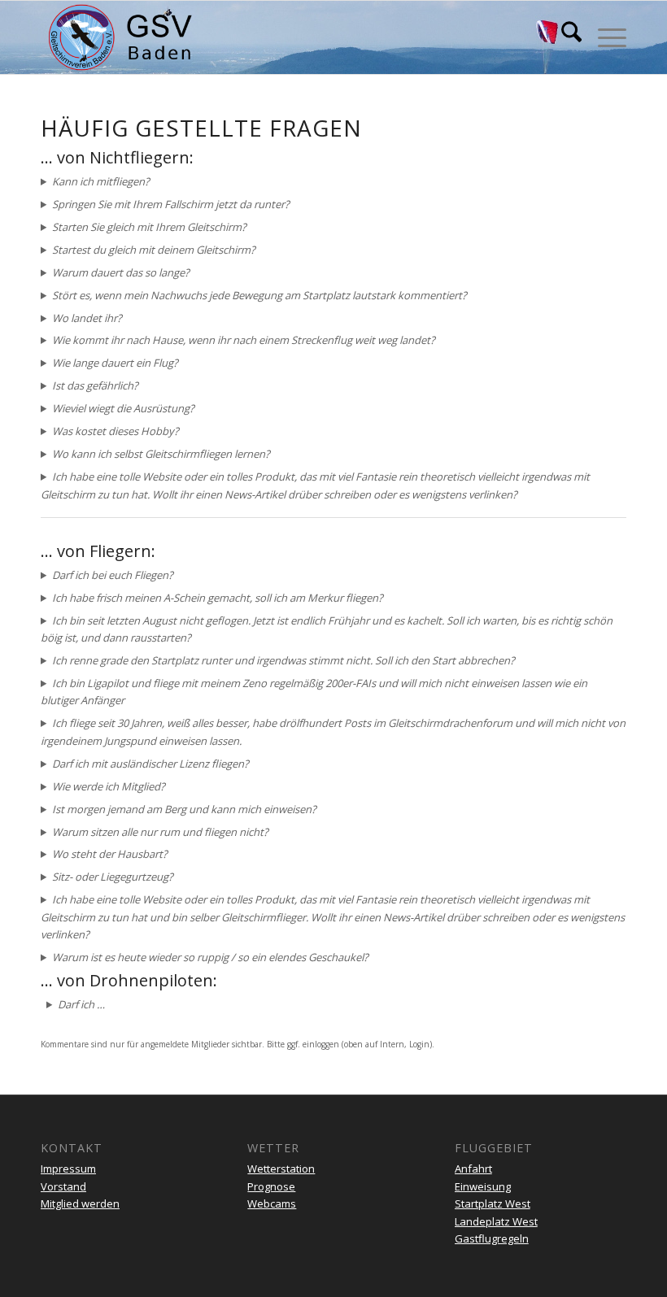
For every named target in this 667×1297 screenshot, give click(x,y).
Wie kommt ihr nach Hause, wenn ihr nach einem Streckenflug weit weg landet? (243, 340)
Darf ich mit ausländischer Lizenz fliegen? (150, 763)
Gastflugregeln (492, 1238)
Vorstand (63, 1186)
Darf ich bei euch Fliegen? (112, 575)
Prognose (271, 1186)
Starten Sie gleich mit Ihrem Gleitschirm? (149, 227)
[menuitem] (563, 37)
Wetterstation (281, 1168)
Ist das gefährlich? (95, 385)
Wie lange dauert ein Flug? (115, 362)
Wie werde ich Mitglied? (108, 786)
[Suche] (563, 37)
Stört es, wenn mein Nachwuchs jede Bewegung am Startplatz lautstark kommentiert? (259, 295)
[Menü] (604, 37)
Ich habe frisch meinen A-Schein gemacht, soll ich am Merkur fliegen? (217, 597)
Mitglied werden (80, 1203)
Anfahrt (473, 1168)
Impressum (68, 1168)
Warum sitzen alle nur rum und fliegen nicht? (160, 832)
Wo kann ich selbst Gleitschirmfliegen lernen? (161, 453)
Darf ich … (81, 1004)
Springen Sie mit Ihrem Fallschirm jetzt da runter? (171, 204)
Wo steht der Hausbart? (110, 854)
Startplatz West (492, 1203)
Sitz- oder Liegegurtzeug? (112, 876)
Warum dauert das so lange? (121, 272)
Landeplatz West (496, 1221)
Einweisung (483, 1186)
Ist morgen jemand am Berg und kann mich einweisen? (184, 809)
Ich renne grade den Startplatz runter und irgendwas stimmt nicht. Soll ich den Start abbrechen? (283, 660)
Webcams (271, 1203)
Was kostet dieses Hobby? (115, 431)
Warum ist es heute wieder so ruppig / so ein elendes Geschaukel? (210, 957)
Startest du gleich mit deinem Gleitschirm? (153, 249)
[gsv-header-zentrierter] (120, 37)
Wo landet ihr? (87, 318)
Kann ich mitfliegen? (101, 181)
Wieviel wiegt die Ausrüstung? (123, 408)
